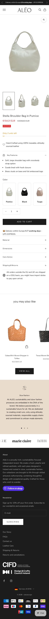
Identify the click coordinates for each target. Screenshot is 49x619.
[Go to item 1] (9, 101)
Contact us (7, 541)
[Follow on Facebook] (4, 580)
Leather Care (8, 545)
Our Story (7, 532)
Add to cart (24, 222)
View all (24, 371)
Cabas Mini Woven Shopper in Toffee (17, 356)
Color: (5, 179)
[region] (24, 404)
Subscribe (13, 522)
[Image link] (24, 564)
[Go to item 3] (35, 101)
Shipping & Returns (11, 550)
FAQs (5, 536)
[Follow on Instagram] (11, 580)
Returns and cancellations (13, 555)
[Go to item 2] (22, 101)
